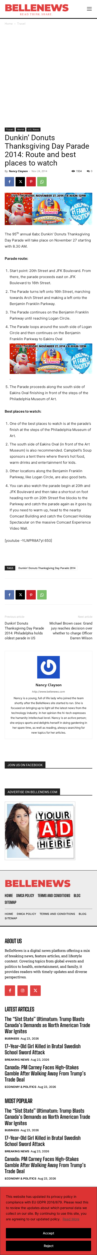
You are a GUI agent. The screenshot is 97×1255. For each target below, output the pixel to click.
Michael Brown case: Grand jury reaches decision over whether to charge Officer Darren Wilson (70, 630)
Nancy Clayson (18, 171)
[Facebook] (9, 181)
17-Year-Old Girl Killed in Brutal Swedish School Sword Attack (43, 1049)
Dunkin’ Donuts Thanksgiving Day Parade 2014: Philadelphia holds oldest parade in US (24, 630)
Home (9, 24)
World (20, 129)
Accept (48, 1233)
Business (12, 1038)
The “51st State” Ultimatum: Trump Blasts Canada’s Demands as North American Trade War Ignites (47, 1025)
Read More (71, 1219)
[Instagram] (22, 990)
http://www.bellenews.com (48, 691)
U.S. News (33, 129)
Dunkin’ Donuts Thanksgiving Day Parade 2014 (46, 568)
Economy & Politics (20, 1087)
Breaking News (17, 1059)
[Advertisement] (48, 77)
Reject (48, 1246)
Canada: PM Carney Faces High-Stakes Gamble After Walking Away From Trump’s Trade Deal (45, 1073)
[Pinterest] (31, 181)
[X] (20, 181)
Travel (21, 24)
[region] (48, 1221)
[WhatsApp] (42, 181)
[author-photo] (48, 678)
